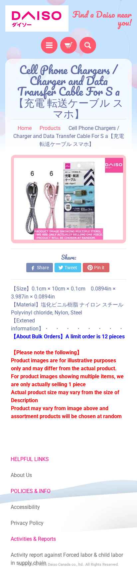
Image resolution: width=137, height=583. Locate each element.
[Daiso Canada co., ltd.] (36, 18)
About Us (21, 475)
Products (50, 128)
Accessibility (25, 507)
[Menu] (49, 45)
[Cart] (68, 45)
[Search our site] (87, 45)
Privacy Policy (27, 523)
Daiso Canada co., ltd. (65, 564)
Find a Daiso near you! (102, 18)
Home (25, 128)
